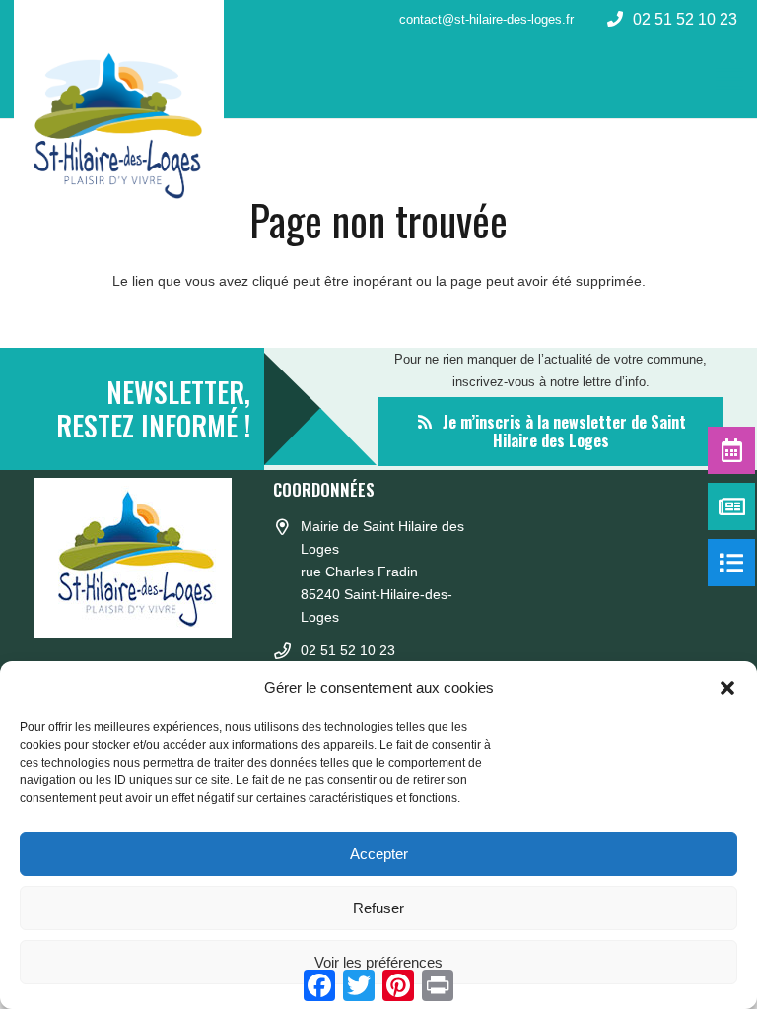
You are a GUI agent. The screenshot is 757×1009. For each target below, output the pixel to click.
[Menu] (729, 78)
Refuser (378, 908)
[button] (727, 688)
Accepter (379, 853)
